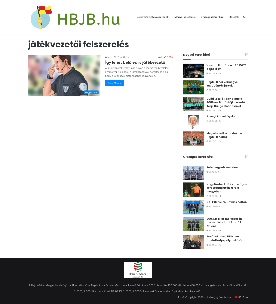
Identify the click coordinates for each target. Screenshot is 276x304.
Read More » (114, 83)
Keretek (234, 16)
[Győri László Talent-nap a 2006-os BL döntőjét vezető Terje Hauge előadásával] (193, 104)
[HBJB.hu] (75, 17)
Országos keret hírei (212, 16)
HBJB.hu (243, 297)
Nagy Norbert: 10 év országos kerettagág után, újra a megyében (227, 187)
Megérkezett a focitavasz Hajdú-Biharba (224, 135)
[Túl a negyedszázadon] (193, 173)
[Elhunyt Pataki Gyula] (193, 122)
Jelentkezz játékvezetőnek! (153, 16)
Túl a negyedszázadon (222, 167)
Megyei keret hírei (184, 16)
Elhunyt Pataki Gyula (221, 116)
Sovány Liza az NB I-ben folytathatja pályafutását (225, 238)
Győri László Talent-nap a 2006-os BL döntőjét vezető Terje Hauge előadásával (226, 102)
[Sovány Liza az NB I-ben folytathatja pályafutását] (193, 242)
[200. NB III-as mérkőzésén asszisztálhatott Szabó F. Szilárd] (193, 224)
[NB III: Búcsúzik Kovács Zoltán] (193, 207)
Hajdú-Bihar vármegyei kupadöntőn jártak (222, 84)
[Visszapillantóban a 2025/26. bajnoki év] (193, 71)
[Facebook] (178, 297)
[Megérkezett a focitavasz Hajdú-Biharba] (193, 138)
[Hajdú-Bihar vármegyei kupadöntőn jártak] (193, 87)
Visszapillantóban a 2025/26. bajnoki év (227, 67)
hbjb (109, 57)
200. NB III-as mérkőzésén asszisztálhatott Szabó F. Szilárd (224, 222)
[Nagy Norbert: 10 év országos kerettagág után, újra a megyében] (193, 189)
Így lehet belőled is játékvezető (135, 62)
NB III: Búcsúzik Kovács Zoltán (227, 202)
